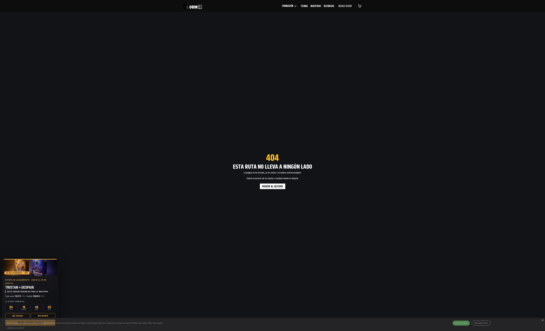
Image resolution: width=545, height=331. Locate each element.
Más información (156, 323)
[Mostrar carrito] (359, 6)
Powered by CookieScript (15, 328)
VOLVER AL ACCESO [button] (272, 186)
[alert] (272, 324)
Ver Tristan (17, 316)
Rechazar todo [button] (481, 323)
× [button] (542, 320)
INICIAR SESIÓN (345, 6)
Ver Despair (43, 316)
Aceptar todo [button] (461, 323)
